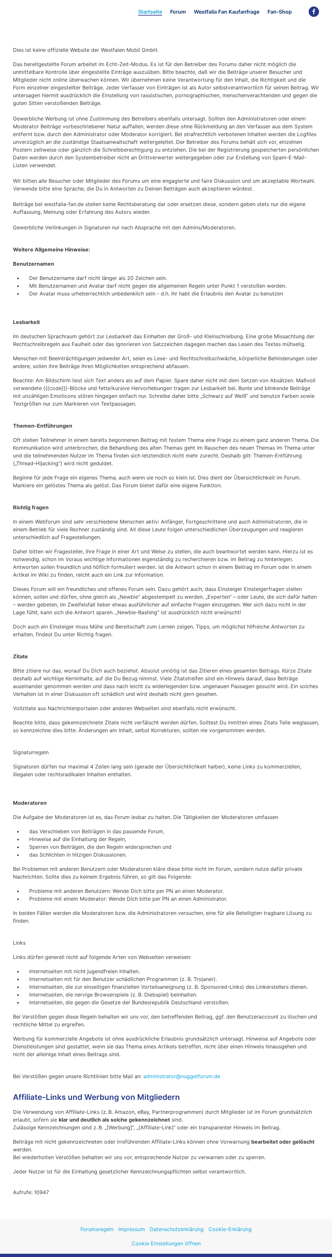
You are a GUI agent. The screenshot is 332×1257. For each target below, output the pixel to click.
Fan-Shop (279, 11)
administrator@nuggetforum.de (181, 1076)
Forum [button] (178, 11)
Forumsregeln (96, 1229)
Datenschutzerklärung (177, 1229)
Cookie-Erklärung (230, 1229)
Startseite (150, 11)
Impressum (131, 1229)
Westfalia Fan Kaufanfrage (226, 11)
